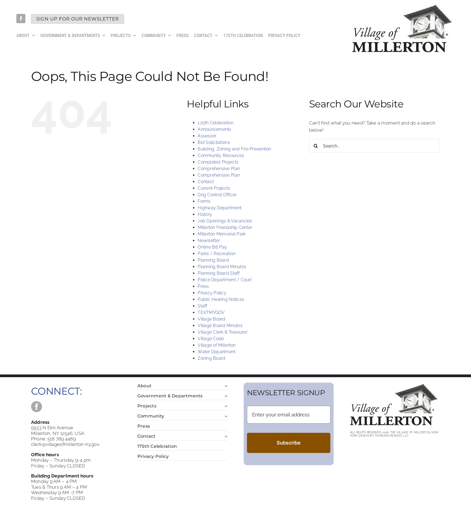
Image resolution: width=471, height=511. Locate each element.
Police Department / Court (224, 279)
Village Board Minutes (220, 325)
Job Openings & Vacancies (225, 220)
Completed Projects (218, 162)
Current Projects (214, 188)
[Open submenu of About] (224, 386)
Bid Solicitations (214, 142)
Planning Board (213, 260)
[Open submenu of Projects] (224, 406)
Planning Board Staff (219, 273)
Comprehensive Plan (219, 168)
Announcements (214, 129)
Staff (202, 306)
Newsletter (209, 240)
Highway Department (219, 207)
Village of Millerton (216, 345)
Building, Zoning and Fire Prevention (234, 149)
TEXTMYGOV (211, 312)
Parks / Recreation (216, 253)
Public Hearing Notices (221, 299)
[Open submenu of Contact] (224, 436)
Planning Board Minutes (222, 266)
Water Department (216, 351)
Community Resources (221, 155)
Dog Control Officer (217, 194)
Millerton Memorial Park (222, 234)
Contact (206, 181)
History (205, 214)
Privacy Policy (212, 292)
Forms (204, 201)
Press (203, 286)
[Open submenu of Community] (224, 416)
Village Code (211, 338)
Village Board (211, 319)
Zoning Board (211, 358)
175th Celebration (215, 122)
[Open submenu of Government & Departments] (224, 396)
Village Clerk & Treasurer (222, 332)
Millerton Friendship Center (225, 227)
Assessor (207, 135)
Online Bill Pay (212, 247)
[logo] (403, 5)
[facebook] (20, 18)
